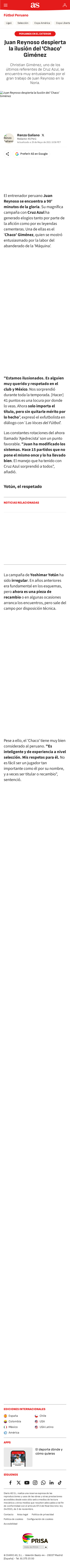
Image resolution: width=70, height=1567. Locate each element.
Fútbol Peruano (16, 15)
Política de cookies (13, 1519)
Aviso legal (22, 1514)
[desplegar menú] (5, 5)
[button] (7, 154)
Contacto (8, 1514)
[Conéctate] (65, 5)
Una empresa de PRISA (35, 1538)
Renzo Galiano (28, 135)
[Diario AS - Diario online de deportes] (35, 5)
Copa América (42, 23)
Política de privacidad (43, 1514)
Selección (23, 23)
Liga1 (9, 23)
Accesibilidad (10, 1523)
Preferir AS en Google (34, 154)
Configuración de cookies (40, 1519)
